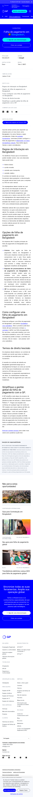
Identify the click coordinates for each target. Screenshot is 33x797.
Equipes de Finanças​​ (8, 696)
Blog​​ (18, 718)
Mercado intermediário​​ (8, 711)
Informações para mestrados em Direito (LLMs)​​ (23, 704)
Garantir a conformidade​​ (9, 649)
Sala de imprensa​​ (22, 695)
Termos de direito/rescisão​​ (11, 98)
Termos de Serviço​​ (7, 772)
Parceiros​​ (19, 697)
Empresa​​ (4, 714)
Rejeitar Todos (23, 790)
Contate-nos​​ (5, 752)
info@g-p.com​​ (6, 746)
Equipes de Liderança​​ (8, 701)
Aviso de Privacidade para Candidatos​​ (12, 777)
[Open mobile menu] (30, 11)
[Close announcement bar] (31, 2)
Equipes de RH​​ (6, 690)
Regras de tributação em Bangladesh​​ (14, 86)
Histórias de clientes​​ (8, 721)
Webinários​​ (20, 723)
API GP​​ (4, 668)
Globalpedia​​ (5, 682)
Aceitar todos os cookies (9, 790)
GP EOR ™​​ (20, 647)
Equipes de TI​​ (6, 698)
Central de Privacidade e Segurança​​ (11, 769)
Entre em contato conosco (10, 430)
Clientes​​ (19, 688)
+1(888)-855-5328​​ (7, 744)
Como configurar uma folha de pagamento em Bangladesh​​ (16, 94)
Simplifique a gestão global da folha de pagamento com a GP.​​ (15, 102)
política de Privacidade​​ (19, 772)
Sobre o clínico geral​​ (22, 682)
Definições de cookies (16, 794)
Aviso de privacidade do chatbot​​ (10, 775)
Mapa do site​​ (20, 700)
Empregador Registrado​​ (8, 647)
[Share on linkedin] (3, 112)
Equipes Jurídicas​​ (7, 693)
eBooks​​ (19, 726)
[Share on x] (12, 112)
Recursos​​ (19, 720)
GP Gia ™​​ (20, 654)
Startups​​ (4, 708)
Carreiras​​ (19, 685)
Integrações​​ (5, 666)
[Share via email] (16, 112)
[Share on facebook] (7, 112)
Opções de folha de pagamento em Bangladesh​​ (13, 90)
